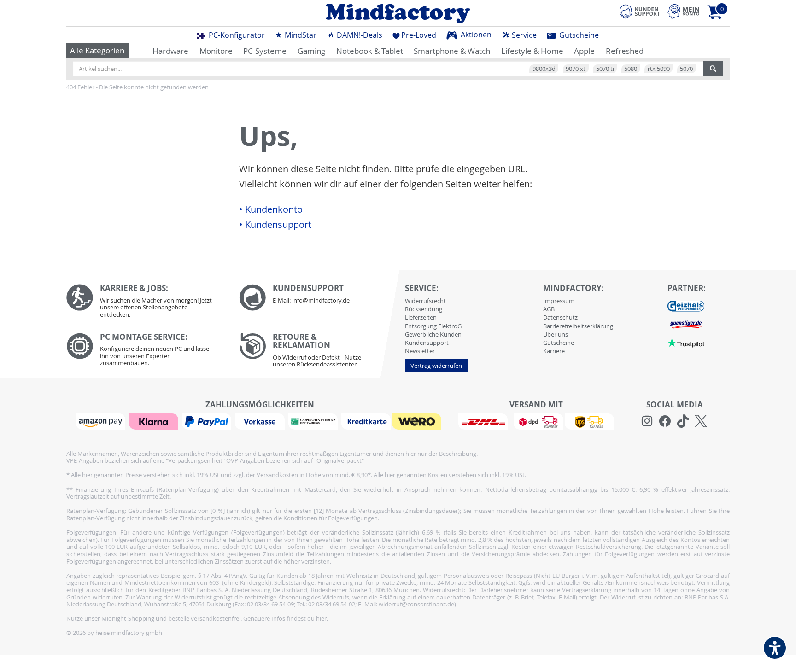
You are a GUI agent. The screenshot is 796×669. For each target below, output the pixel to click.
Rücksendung (423, 309)
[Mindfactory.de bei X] (701, 421)
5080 (630, 68)
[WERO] (418, 421)
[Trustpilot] (685, 342)
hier (321, 618)
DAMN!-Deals (358, 35)
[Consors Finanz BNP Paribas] (314, 421)
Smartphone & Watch (452, 51)
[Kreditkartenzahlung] (366, 421)
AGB (549, 309)
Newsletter (420, 351)
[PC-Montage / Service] (145, 352)
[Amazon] (102, 421)
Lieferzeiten (421, 317)
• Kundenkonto (271, 209)
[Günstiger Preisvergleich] (685, 324)
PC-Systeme (265, 51)
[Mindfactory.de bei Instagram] (647, 421)
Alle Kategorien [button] (97, 50)
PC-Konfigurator (236, 35)
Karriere (554, 351)
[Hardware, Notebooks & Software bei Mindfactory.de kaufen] (398, 13)
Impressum (558, 301)
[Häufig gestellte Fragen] (318, 297)
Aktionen (475, 34)
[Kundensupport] (640, 10)
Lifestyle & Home (532, 51)
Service (523, 35)
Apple (584, 51)
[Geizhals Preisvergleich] (685, 305)
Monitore (216, 51)
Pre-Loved (418, 35)
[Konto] (683, 11)
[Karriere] (145, 303)
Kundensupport (427, 342)
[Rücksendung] (318, 352)
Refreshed (625, 51)
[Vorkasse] (261, 421)
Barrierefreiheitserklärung (578, 326)
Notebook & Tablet (369, 51)
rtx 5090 (659, 68)
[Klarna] (155, 421)
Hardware (170, 51)
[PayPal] (208, 421)
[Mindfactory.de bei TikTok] (683, 421)
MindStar (299, 35)
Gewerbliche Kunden (433, 334)
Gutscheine (578, 35)
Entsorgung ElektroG (433, 326)
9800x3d (544, 68)
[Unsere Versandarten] (536, 421)
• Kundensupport (275, 225)
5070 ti (605, 68)
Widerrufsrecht (425, 301)
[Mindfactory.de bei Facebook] (665, 421)
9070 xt (575, 68)
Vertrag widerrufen (436, 365)
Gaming (311, 51)
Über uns (555, 334)
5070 (686, 68)
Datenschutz (560, 317)
